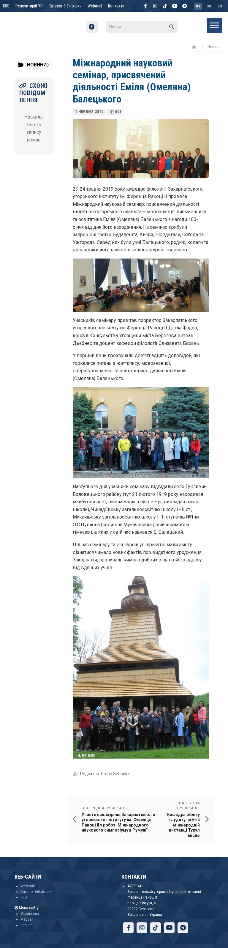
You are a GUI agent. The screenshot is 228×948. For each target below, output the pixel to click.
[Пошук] (172, 27)
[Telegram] (184, 6)
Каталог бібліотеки (65, 6)
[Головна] (196, 46)
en (220, 6)
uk (198, 6)
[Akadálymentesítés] (92, 27)
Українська (29, 914)
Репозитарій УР (29, 6)
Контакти (116, 6)
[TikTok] (165, 6)
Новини (214, 46)
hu (209, 6)
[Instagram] (155, 6)
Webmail (95, 6)
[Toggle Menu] (214, 25)
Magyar (26, 919)
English (26, 925)
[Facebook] (145, 6)
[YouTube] (175, 6)
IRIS (6, 6)
